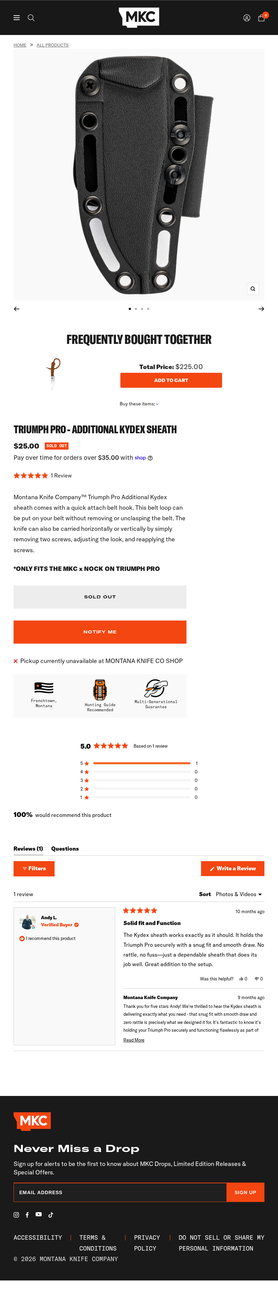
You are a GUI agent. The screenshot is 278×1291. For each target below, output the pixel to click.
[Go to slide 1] (130, 309)
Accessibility (38, 1237)
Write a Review (240, 870)
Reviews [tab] (28, 850)
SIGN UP (245, 1192)
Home (20, 45)
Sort (205, 894)
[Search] (31, 17)
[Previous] (16, 309)
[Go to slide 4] (148, 309)
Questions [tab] (65, 850)
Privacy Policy (147, 1243)
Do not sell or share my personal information (221, 1243)
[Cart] (261, 17)
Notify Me (100, 631)
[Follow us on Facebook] (27, 1215)
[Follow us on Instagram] (16, 1215)
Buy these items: (138, 404)
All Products (53, 45)
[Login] (246, 17)
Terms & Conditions (98, 1243)
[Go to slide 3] (142, 309)
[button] (100, 475)
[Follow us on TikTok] (50, 1215)
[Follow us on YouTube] (39, 1214)
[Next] (261, 309)
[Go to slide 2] (136, 309)
